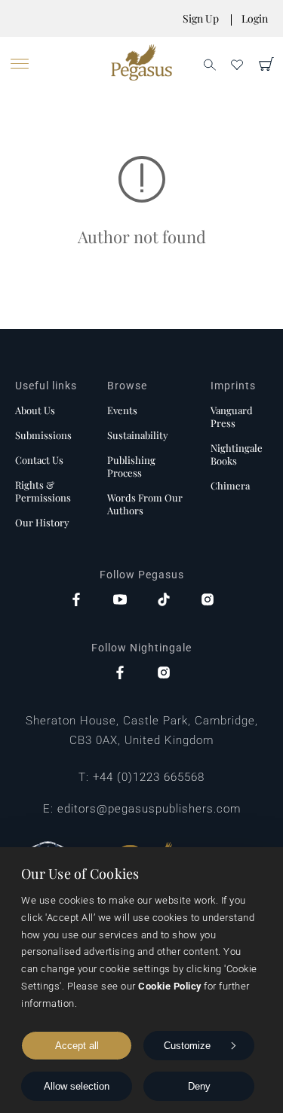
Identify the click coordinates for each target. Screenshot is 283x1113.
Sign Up (201, 18)
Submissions (43, 434)
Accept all (77, 1045)
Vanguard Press (232, 416)
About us (35, 410)
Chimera (230, 485)
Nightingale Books (237, 454)
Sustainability (137, 434)
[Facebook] (76, 601)
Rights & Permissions (43, 491)
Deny (199, 1086)
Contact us (39, 459)
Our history (42, 522)
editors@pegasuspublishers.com (149, 809)
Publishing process (131, 466)
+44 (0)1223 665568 (149, 777)
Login (254, 18)
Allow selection (76, 1086)
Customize (187, 1045)
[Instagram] (207, 601)
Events (122, 410)
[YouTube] (120, 601)
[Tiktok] (163, 601)
